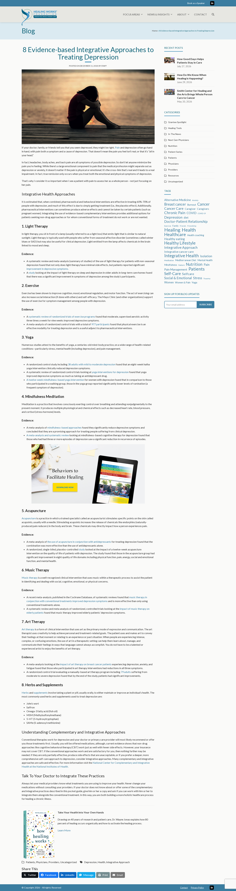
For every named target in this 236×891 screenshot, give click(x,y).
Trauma (206, 278)
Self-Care (172, 273)
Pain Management (175, 269)
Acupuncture (29, 518)
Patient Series (175, 151)
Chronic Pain (174, 213)
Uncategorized (68, 862)
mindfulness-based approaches (64, 427)
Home (154, 31)
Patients (30, 862)
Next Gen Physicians (178, 140)
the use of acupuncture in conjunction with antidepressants (79, 541)
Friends (183, 226)
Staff (104, 66)
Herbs (25, 692)
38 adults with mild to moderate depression (91, 364)
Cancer (203, 204)
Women (169, 282)
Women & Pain (182, 282)
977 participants (100, 324)
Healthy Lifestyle (180, 243)
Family (175, 226)
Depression (90, 862)
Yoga (194, 282)
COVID (192, 213)
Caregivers (203, 208)
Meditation (169, 260)
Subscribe (205, 304)
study (32, 272)
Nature (181, 265)
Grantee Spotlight (177, 122)
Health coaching (195, 235)
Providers (53, 862)
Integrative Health (181, 256)
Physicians (42, 862)
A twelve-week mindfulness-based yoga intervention (55, 379)
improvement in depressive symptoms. (47, 268)
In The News (174, 134)
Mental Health (205, 260)
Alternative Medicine (177, 200)
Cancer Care (174, 208)
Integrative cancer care (179, 251)
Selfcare (188, 274)
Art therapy (28, 629)
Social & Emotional (178, 278)
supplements (41, 692)
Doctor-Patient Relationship (186, 221)
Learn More (64, 830)
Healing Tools (175, 128)
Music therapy (30, 577)
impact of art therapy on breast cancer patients (86, 664)
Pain (117, 147)
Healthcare (175, 234)
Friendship (191, 226)
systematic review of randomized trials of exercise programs (62, 316)
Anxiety (195, 200)
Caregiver (190, 208)
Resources (173, 175)
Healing (172, 230)
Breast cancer (175, 204)
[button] (213, 14)
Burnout (191, 204)
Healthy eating (174, 239)
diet (186, 217)
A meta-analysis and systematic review (47, 435)
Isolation (206, 256)
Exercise (167, 226)
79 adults (126, 671)
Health (101, 862)
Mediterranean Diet (185, 260)
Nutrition (172, 145)
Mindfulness (170, 264)
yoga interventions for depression (110, 371)
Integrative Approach (118, 862)
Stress (197, 278)
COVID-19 (202, 213)
